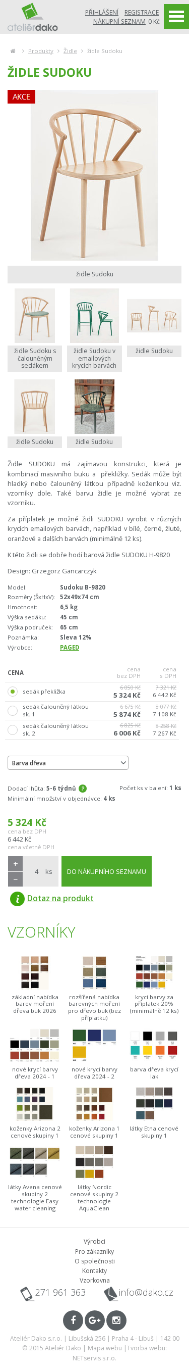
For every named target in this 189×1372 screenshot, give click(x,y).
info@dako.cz (146, 1292)
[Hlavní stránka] (13, 51)
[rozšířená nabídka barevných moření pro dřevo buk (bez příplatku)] (94, 973)
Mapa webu (105, 1348)
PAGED (69, 647)
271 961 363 (60, 1292)
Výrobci (94, 1241)
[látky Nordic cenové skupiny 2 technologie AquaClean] (94, 1163)
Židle (70, 51)
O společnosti (95, 1261)
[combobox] (68, 763)
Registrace (141, 12)
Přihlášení (101, 12)
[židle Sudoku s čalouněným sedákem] (35, 315)
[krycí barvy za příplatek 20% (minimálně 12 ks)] (154, 973)
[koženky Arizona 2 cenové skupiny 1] (35, 1104)
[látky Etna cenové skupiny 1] (154, 1104)
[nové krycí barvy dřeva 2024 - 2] (94, 1045)
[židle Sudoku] (95, 175)
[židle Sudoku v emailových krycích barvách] (94, 315)
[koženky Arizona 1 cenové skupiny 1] (94, 1104)
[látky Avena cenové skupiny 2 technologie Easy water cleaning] (35, 1163)
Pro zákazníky (94, 1251)
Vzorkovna (95, 1280)
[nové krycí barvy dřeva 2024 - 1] (35, 1045)
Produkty (40, 51)
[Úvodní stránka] (33, 16)
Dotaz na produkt (60, 898)
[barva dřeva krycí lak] (154, 1045)
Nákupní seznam (119, 21)
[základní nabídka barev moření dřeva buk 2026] (35, 973)
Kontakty (94, 1270)
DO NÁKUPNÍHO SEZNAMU (106, 871)
